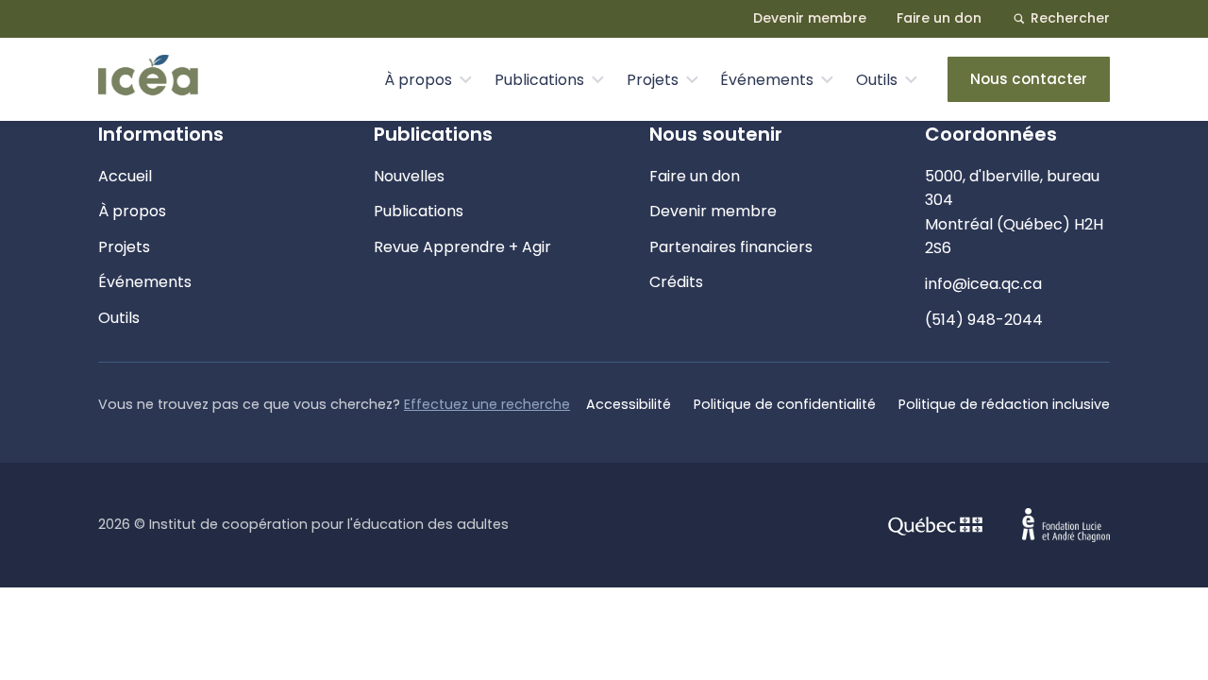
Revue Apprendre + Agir (462, 247)
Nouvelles (409, 176)
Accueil (125, 176)
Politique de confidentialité (785, 404)
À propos (418, 80)
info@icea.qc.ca (983, 284)
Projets (653, 80)
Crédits (676, 282)
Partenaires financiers (731, 247)
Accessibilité (628, 404)
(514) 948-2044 (984, 320)
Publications (539, 80)
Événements (767, 80)
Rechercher (1070, 17)
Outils (877, 80)
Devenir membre (809, 17)
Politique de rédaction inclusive (1004, 404)
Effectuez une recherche (487, 404)
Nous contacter (1028, 79)
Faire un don (939, 17)
